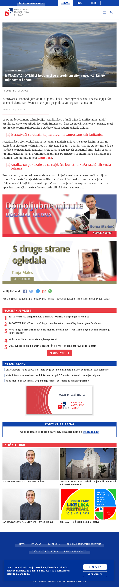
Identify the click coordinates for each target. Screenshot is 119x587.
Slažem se (95, 567)
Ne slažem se (95, 574)
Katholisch (45, 157)
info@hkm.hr (91, 431)
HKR (93, 3)
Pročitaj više (57, 353)
